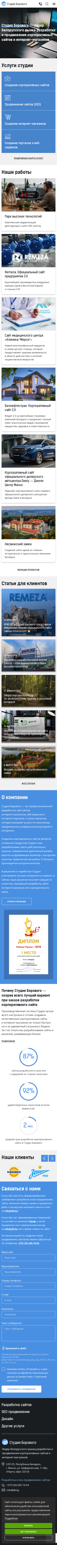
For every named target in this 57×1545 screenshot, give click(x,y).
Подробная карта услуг (28, 158)
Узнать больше (16, 901)
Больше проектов (29, 569)
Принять (28, 1525)
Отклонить (28, 1537)
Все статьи (28, 783)
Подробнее (8, 1041)
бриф (32, 1221)
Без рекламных (29, 1531)
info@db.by (11, 1210)
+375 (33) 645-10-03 (28, 1243)
